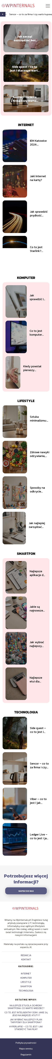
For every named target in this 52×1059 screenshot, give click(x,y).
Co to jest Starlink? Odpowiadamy (39, 249)
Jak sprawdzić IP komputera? (37, 297)
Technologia (26, 712)
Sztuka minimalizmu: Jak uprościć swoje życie (38, 418)
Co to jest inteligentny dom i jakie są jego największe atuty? (26, 1014)
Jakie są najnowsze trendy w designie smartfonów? (38, 608)
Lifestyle (26, 400)
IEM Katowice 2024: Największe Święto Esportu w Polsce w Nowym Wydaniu (39, 142)
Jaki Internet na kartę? (38, 178)
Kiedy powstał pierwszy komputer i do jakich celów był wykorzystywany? (35, 368)
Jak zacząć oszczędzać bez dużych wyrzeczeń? (24, 38)
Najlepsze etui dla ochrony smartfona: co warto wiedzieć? (36, 679)
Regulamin (26, 1054)
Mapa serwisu (26, 1048)
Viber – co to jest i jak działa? (38, 801)
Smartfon (26, 553)
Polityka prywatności (26, 1042)
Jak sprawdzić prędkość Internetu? (39, 213)
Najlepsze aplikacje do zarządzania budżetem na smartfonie (38, 573)
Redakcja (26, 955)
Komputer (26, 277)
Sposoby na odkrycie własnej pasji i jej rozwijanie (39, 489)
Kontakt (26, 959)
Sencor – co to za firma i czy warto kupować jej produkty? (25, 98)
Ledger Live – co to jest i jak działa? (39, 836)
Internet (26, 124)
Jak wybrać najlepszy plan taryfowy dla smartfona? (38, 644)
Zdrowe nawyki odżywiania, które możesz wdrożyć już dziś (39, 454)
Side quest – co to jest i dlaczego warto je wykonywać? (24, 68)
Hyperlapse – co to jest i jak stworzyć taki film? (26, 1028)
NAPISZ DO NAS (26, 891)
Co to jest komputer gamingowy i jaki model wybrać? (38, 332)
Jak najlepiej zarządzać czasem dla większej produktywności (39, 525)
